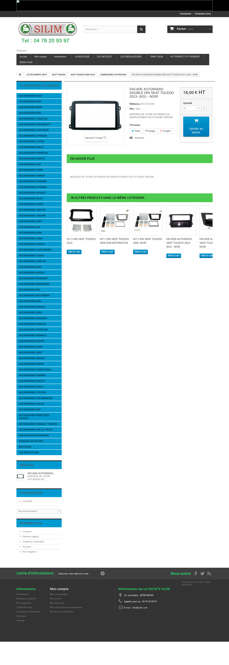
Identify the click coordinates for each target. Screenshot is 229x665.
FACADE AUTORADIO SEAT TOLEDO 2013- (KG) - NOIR (179, 243)
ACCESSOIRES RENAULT (33, 335)
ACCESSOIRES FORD (31, 170)
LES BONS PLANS (29, 452)
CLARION (27, 501)
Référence (135, 104)
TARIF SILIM (156, 56)
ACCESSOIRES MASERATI (33, 278)
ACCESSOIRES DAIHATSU (33, 152)
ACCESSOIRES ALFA (30, 95)
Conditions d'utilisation (33, 541)
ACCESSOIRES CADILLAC (33, 118)
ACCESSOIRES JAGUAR (32, 215)
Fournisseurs (31, 493)
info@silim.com (139, 607)
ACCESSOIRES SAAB (30, 346)
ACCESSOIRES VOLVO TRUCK (36, 429)
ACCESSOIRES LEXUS (31, 255)
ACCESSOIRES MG (29, 289)
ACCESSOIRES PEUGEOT (33, 318)
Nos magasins (29, 551)
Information (31, 523)
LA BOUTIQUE (82, 56)
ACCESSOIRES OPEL (30, 312)
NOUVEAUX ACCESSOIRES (34, 435)
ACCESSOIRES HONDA (32, 175)
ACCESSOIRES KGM (30, 232)
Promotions (22, 594)
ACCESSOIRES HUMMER (33, 181)
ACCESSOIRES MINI (30, 301)
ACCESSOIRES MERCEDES (34, 284)
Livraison (26, 531)
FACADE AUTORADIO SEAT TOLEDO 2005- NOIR (212, 243)
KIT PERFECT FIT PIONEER (184, 56)
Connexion (185, 13)
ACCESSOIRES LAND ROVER (35, 249)
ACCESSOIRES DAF (30, 409)
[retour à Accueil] (20, 75)
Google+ (166, 131)
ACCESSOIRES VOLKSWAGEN (35, 398)
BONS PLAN (26, 62)
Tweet (137, 131)
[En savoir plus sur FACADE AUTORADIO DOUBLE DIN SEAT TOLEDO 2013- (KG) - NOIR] (20, 476)
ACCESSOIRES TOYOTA (32, 392)
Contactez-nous (203, 13)
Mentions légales (30, 536)
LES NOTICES (104, 56)
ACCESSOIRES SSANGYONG (35, 369)
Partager (150, 131)
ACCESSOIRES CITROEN (33, 135)
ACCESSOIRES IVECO (31, 204)
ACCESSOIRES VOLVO (31, 403)
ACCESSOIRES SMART (31, 364)
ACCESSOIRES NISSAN (32, 306)
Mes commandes (59, 594)
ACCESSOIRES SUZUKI (32, 381)
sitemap (20, 620)
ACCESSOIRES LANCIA (32, 244)
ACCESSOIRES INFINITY (32, 192)
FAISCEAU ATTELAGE (31, 441)
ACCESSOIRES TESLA (31, 386)
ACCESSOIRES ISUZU (31, 198)
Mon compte (41, 56)
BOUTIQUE (25, 446)
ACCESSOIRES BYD (30, 113)
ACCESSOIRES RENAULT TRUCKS (38, 424)
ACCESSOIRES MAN (30, 267)
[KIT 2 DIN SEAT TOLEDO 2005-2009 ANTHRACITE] (115, 220)
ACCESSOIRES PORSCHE (33, 329)
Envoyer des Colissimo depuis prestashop (196, 583)
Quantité (187, 103)
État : (132, 109)
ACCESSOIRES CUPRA (31, 141)
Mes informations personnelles (66, 607)
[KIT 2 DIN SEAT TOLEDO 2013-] (82, 220)
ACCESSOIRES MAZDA (31, 272)
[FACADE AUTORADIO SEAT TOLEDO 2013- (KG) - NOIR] (181, 220)
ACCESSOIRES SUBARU (32, 375)
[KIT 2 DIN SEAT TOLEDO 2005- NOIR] (148, 220)
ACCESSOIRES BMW (30, 107)
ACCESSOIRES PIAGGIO (32, 324)
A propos (26, 546)
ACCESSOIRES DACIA (31, 147)
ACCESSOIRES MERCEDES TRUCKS (34, 417)
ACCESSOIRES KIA (29, 227)
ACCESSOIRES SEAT (30, 352)
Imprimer (139, 138)
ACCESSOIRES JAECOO (32, 210)
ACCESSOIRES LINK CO (32, 261)
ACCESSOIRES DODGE (32, 158)
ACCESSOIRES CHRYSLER (34, 130)
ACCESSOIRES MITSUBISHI (34, 295)
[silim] (47, 32)
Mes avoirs (55, 598)
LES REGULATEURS (131, 56)
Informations (60, 56)
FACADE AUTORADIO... (41, 473)
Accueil (23, 56)
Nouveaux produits (26, 598)
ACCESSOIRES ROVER (31, 341)
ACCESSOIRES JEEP (30, 221)
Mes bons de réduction (62, 611)
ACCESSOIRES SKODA (31, 358)
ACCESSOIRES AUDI (30, 101)
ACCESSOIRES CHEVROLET (34, 124)
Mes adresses (57, 603)
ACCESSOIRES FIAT (30, 164)
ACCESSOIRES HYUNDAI (33, 187)
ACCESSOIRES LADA (30, 238)
